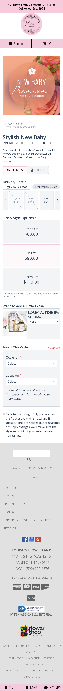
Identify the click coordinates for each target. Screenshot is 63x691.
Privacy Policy (16, 670)
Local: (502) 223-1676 (31, 568)
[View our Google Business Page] (31, 541)
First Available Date (46, 187)
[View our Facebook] (25, 541)
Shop (18, 43)
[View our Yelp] (38, 541)
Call (11, 687)
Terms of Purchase (42, 670)
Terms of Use (31, 676)
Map (32, 687)
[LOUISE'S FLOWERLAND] (31, 34)
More (7, 161)
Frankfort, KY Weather (24, 658)
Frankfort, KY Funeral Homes (21, 645)
